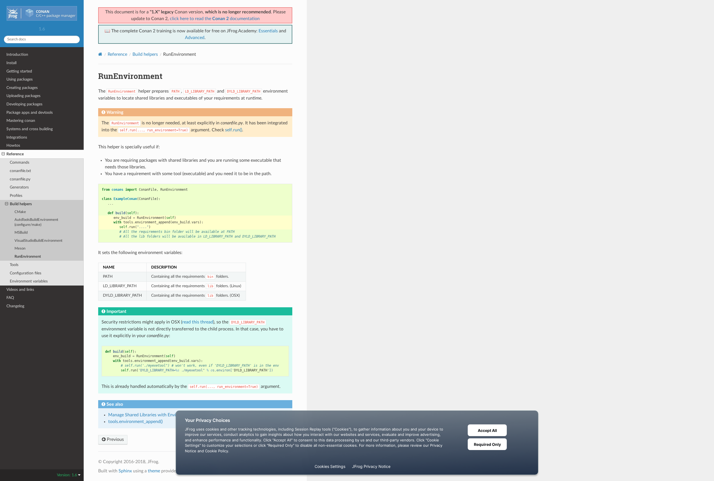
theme (154, 471)
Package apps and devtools (29, 112)
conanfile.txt (20, 171)
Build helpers (21, 204)
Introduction (17, 54)
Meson (20, 248)
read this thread (197, 322)
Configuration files (25, 273)
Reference (15, 154)
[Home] (100, 54)
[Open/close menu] (3, 154)
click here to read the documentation (215, 18)
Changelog (15, 306)
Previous (115, 439)
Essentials (268, 31)
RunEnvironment (28, 256)
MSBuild (21, 233)
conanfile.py (20, 179)
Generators (19, 187)
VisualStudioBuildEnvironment (38, 241)
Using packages (19, 79)
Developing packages (24, 104)
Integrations (16, 137)
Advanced (194, 37)
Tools (14, 265)
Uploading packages (23, 96)
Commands (19, 162)
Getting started (19, 71)
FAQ (10, 298)
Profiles (16, 196)
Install (11, 63)
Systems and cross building (29, 129)
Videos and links (20, 289)
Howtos (13, 145)
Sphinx (125, 471)
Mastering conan (20, 121)
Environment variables (29, 281)
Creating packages (22, 88)
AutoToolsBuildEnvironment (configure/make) (36, 222)
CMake (20, 212)
